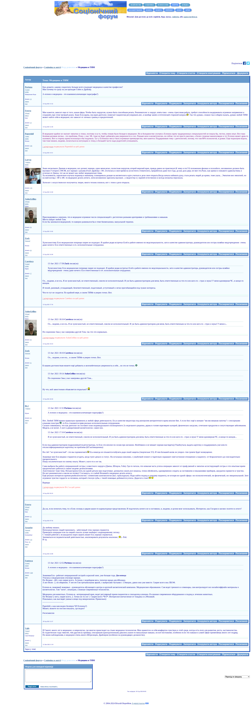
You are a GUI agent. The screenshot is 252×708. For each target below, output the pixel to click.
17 (31, 273)
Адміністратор (138, 703)
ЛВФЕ (27, 138)
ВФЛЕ (26, 204)
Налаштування (135, 10)
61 (31, 363)
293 (31, 146)
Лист (26, 104)
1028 (31, 573)
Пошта (149, 10)
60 (31, 250)
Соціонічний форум (32, 67)
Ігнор (179, 10)
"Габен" (27, 136)
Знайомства (135, 5)
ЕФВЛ (27, 633)
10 (31, 99)
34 (31, 122)
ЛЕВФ (27, 565)
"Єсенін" (27, 89)
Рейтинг (169, 10)
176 (31, 188)
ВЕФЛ (26, 164)
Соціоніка (149, 5)
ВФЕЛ (27, 115)
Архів (187, 10)
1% (29, 542)
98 (31, 227)
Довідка (185, 5)
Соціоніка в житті (52, 67)
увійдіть (175, 17)
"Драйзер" (27, 162)
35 (31, 516)
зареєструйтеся (190, 17)
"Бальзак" (27, 241)
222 (31, 539)
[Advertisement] (126, 40)
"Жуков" (27, 113)
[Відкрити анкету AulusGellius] (31, 222)
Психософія (163, 5)
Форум (175, 5)
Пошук (158, 10)
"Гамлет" (27, 631)
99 (31, 340)
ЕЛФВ (27, 92)
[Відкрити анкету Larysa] (33, 183)
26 (31, 418)
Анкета (27, 101)
